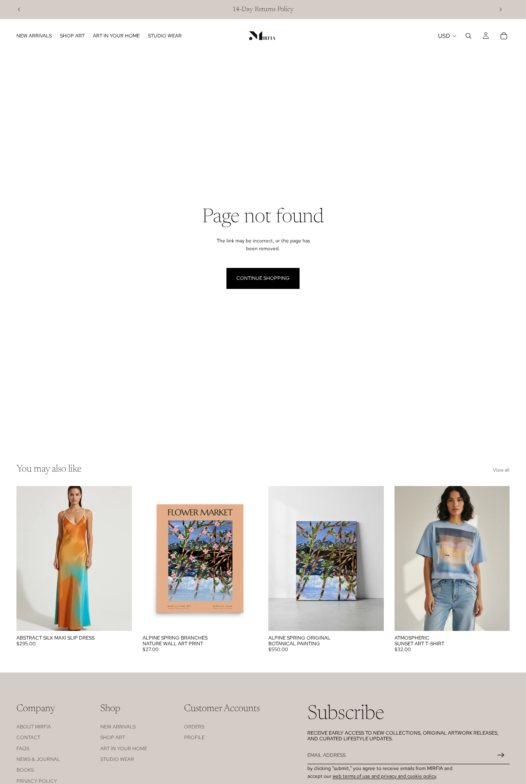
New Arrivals (118, 726)
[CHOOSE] (119, 618)
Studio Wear (117, 759)
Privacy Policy (36, 780)
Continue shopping (263, 278)
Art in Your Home (123, 748)
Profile (194, 737)
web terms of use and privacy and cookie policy (384, 776)
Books (25, 770)
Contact (28, 737)
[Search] (468, 36)
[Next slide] (500, 9)
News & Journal (38, 759)
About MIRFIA (33, 726)
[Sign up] (501, 755)
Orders (194, 726)
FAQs (22, 748)
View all (501, 470)
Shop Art (112, 737)
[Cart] (504, 36)
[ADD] (371, 618)
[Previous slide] (19, 9)
